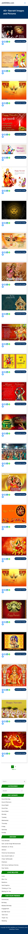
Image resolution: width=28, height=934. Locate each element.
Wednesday (5, 820)
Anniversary (5, 899)
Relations (4, 882)
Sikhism (4, 850)
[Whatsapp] (9, 42)
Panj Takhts (5, 868)
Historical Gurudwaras (8, 853)
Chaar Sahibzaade (7, 859)
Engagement (5, 908)
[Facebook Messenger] (3, 44)
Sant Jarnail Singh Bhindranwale (11, 843)
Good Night (5, 805)
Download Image (20, 41)
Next (14, 769)
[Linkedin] (7, 42)
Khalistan (4, 862)
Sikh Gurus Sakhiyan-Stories (10, 865)
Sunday (4, 832)
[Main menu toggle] (25, 3)
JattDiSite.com (7, 3)
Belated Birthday (6, 905)
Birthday (4, 902)
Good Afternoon (6, 802)
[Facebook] (3, 42)
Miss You (4, 879)
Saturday (4, 829)
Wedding (4, 921)
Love (3, 876)
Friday (3, 826)
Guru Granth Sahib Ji (8, 856)
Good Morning (6, 799)
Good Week (5, 811)
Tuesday (4, 817)
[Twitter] (5, 42)
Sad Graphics (6, 885)
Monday (4, 814)
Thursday (4, 823)
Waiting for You (6, 891)
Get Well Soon (6, 911)
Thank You (5, 917)
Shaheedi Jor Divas (7, 846)
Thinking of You (6, 888)
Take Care (5, 914)
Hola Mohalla (5, 840)
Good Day (5, 808)
